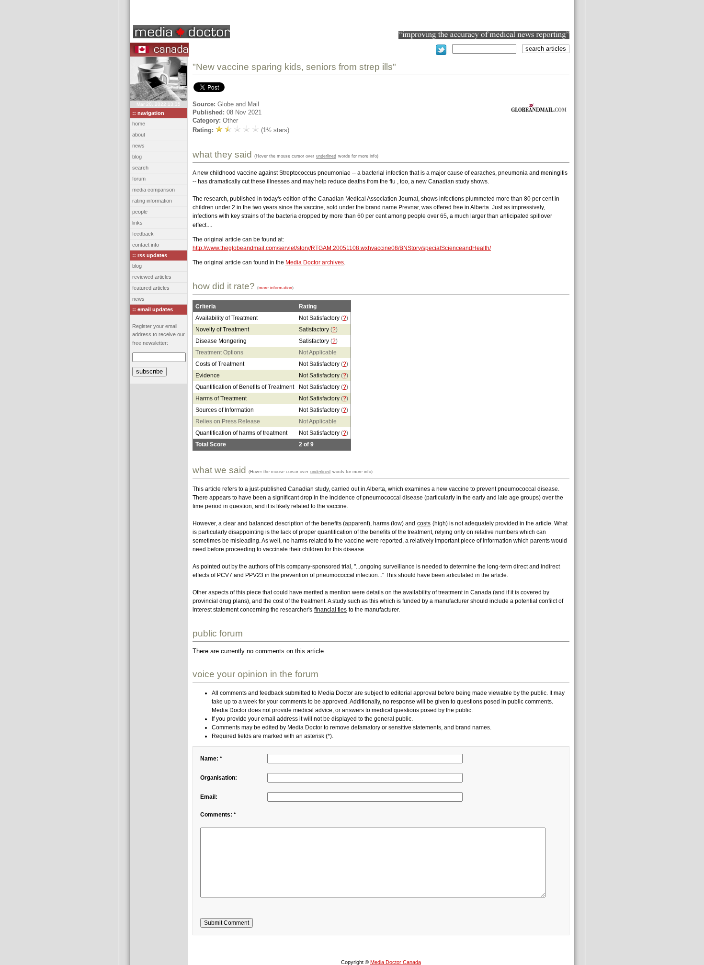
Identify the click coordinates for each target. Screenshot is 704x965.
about (138, 134)
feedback (143, 234)
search (140, 167)
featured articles (151, 288)
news (138, 145)
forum (139, 179)
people (140, 212)
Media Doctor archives (314, 262)
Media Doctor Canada (395, 962)
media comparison (153, 190)
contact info (145, 245)
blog (137, 156)
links (137, 223)
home (138, 123)
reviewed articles (151, 277)
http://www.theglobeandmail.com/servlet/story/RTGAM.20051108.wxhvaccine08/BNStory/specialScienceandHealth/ (342, 248)
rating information (152, 201)
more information (275, 287)
